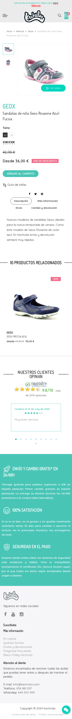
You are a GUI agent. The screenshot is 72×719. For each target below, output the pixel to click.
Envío (19, 207)
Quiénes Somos (13, 643)
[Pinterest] (42, 194)
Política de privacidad (51, 714)
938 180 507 (24, 688)
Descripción (21, 201)
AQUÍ (56, 3)
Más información (48, 201)
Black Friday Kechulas (17, 655)
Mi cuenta (9, 638)
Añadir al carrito (20, 173)
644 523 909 (26, 692)
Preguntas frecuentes (17, 651)
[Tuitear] (35, 194)
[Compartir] (29, 194)
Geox (10, 332)
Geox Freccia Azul (17, 336)
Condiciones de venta (24, 714)
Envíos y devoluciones (17, 647)
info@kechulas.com (26, 684)
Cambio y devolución (44, 207)
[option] (8, 49)
